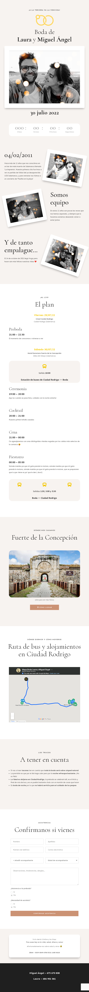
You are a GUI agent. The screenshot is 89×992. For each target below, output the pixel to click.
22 (60, 592)
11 (38, 592)
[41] (44, 597)
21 (58, 592)
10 (36, 592)
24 (64, 592)
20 (56, 592)
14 (44, 592)
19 (54, 592)
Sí (14, 892)
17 (50, 592)
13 (42, 592)
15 (46, 592)
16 (48, 592)
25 (66, 592)
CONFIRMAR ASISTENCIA (44, 913)
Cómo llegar (45, 607)
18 (52, 592)
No (14, 895)
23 (62, 592)
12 (40, 592)
